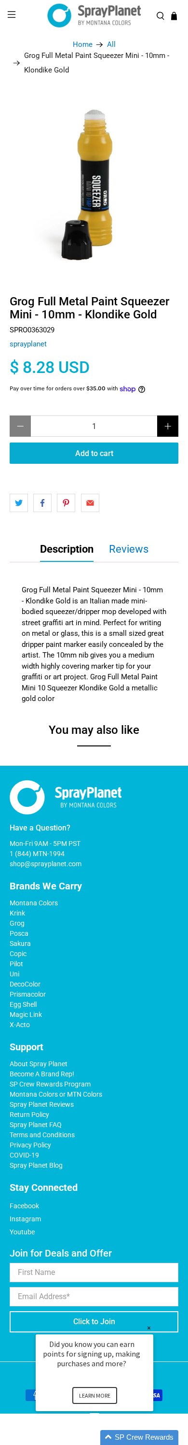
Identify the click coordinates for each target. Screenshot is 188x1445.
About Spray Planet (38, 1064)
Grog (17, 923)
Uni (14, 974)
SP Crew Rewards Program (50, 1084)
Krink (17, 913)
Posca (19, 933)
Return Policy (29, 1114)
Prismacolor (28, 994)
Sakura (20, 943)
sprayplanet (28, 344)
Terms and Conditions (42, 1135)
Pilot (16, 964)
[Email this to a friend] (90, 503)
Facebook (24, 1206)
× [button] (149, 1327)
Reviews (128, 549)
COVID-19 (24, 1155)
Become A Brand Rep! (42, 1074)
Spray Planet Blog (36, 1165)
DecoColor (25, 984)
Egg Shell (23, 1004)
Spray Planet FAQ (36, 1125)
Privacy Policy (30, 1145)
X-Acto (20, 1025)
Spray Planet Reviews (42, 1104)
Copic (18, 954)
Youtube (22, 1232)
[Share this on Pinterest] (66, 503)
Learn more (94, 1395)
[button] (106, 1437)
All (111, 44)
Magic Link (26, 1014)
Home (83, 44)
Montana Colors (34, 903)
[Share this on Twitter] (19, 503)
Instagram (25, 1219)
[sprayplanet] (94, 15)
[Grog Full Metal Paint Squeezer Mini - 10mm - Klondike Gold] (94, 181)
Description (67, 549)
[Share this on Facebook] (42, 503)
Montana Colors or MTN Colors (56, 1094)
